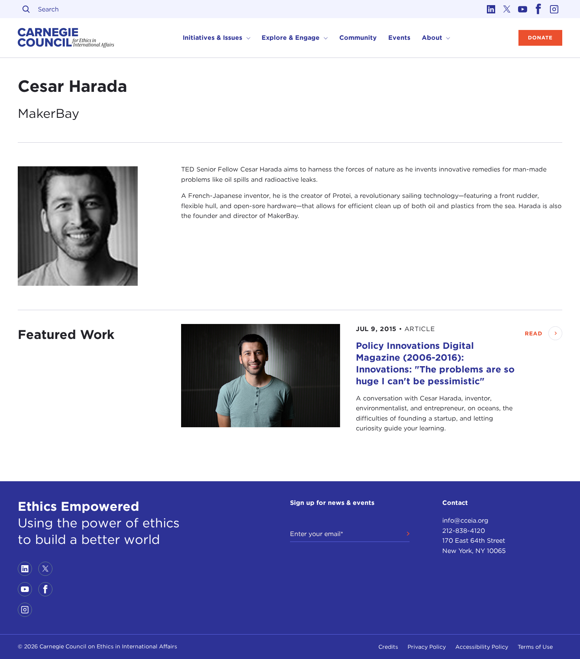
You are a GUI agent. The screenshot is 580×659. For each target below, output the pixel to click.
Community (358, 37)
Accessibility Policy (481, 647)
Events (399, 37)
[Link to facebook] (538, 9)
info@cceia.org (465, 520)
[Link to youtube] (523, 9)
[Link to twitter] (507, 9)
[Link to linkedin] (491, 9)
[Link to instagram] (554, 9)
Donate (540, 38)
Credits (388, 647)
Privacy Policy (427, 647)
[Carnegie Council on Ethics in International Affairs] (66, 38)
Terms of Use (535, 647)
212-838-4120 (463, 530)
